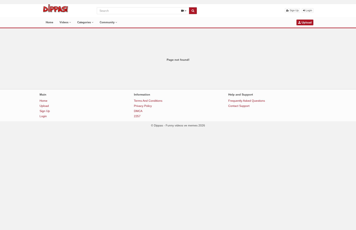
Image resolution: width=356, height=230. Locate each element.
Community (107, 22)
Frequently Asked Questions (246, 100)
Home (49, 22)
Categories (84, 22)
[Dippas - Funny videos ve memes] (55, 8)
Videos (64, 22)
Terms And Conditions (148, 100)
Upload (306, 22)
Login (308, 10)
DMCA (138, 111)
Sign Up (294, 10)
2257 (137, 116)
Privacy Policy (143, 105)
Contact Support (238, 105)
